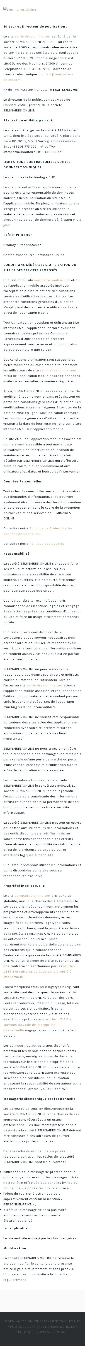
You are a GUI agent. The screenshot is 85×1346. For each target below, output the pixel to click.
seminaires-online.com (33, 36)
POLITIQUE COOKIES (33, 1332)
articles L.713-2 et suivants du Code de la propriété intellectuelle (38, 1024)
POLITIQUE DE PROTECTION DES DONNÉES (42, 1327)
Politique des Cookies (47, 544)
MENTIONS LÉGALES (65, 1321)
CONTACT (59, 1332)
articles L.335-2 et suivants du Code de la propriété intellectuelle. (39, 971)
